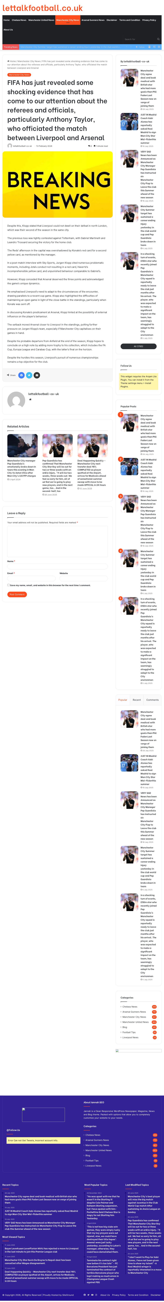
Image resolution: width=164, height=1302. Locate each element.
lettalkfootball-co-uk (43, 393)
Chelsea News (19, 20)
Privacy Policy (149, 20)
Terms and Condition (129, 20)
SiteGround (68, 1295)
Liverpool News (130, 1037)
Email (11, 573)
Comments (152, 699)
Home (7, 20)
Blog (125, 1027)
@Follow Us (13, 1130)
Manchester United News (41, 20)
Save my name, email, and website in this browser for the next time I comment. (50, 585)
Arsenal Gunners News (93, 20)
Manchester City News (67, 20)
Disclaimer (112, 20)
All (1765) (138, 346)
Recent (137, 699)
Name (11, 561)
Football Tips (129, 1032)
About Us (8, 29)
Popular (122, 699)
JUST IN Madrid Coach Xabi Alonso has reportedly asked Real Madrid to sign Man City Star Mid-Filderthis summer (148, 128)
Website (64, 573)
